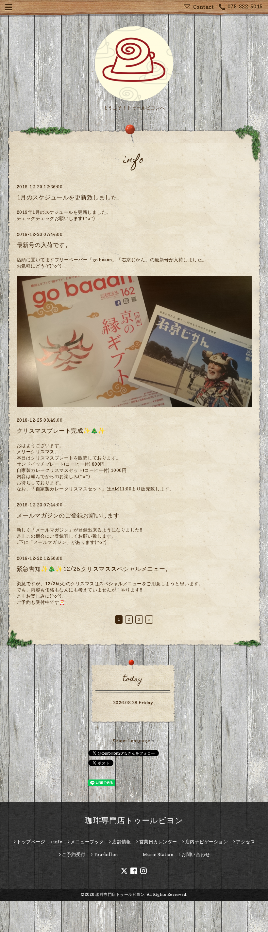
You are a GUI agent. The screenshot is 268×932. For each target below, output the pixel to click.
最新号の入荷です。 (44, 244)
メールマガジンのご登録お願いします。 (71, 515)
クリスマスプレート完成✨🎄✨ (61, 430)
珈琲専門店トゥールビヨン (134, 820)
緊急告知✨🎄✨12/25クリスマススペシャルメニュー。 (94, 568)
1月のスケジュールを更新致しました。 (70, 197)
